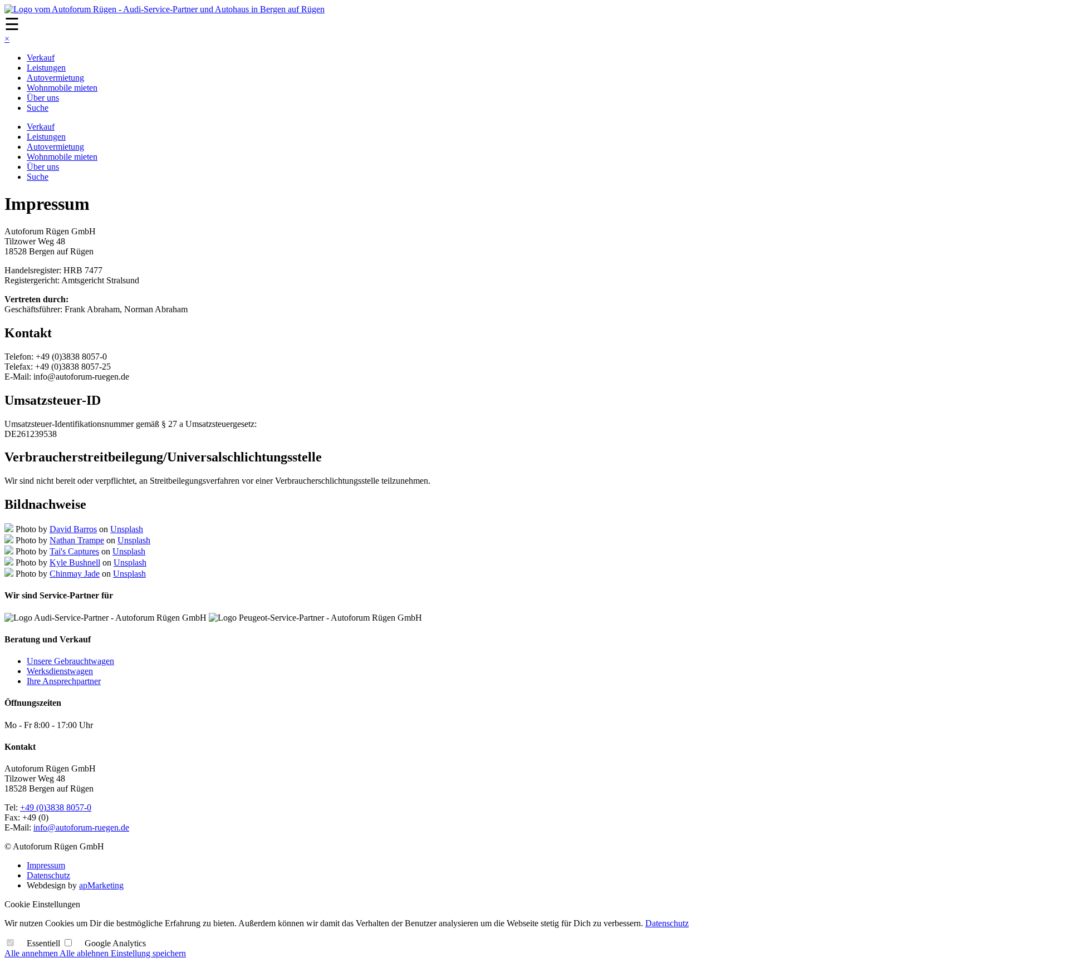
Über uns (43, 97)
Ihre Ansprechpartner (64, 681)
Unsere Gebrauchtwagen (70, 661)
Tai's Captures (74, 551)
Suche (37, 107)
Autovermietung (55, 77)
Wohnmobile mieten (62, 87)
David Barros (73, 529)
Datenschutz (48, 875)
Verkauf (41, 57)
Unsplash (126, 529)
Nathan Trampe (77, 540)
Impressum (46, 865)
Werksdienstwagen (60, 671)
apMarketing (101, 885)
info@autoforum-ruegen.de (81, 827)
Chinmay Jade (75, 573)
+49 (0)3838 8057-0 (55, 807)
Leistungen (46, 67)
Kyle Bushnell (75, 562)
